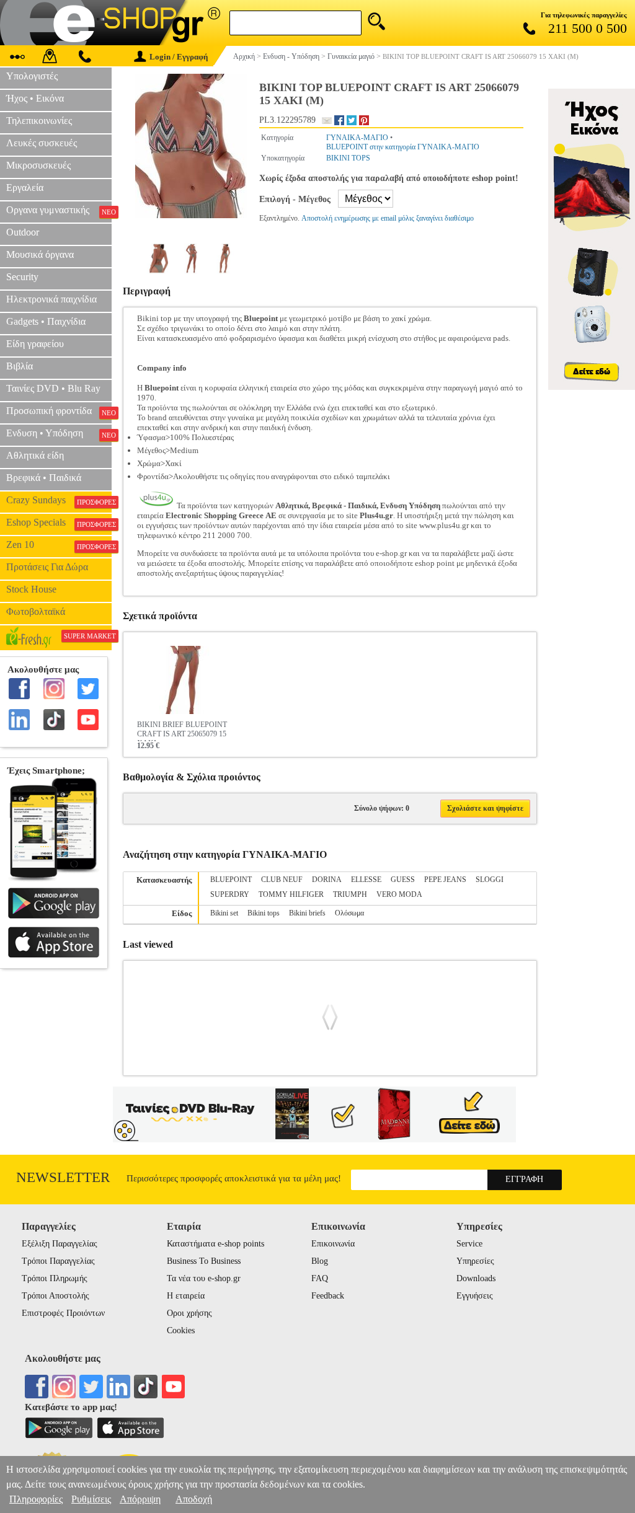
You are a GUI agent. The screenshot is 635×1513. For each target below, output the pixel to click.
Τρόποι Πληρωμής (54, 1278)
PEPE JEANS (445, 879)
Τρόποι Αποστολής (55, 1295)
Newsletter (63, 1177)
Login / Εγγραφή (178, 56)
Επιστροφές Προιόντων (63, 1313)
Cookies (181, 1330)
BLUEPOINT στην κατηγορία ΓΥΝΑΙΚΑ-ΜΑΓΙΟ (402, 147)
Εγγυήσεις (474, 1295)
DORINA (327, 879)
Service (469, 1243)
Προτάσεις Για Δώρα (47, 567)
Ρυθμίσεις (91, 1499)
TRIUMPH (350, 894)
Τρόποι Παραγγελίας (58, 1261)
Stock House (31, 589)
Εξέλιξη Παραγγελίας (59, 1243)
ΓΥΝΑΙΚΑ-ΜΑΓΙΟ (357, 137)
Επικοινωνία (333, 1243)
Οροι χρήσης (189, 1313)
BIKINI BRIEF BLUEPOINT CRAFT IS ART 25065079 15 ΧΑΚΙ (182, 730)
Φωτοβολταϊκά (35, 611)
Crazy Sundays (59, 500)
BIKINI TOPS (348, 158)
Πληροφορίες (36, 1499)
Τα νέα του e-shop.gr (204, 1278)
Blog (319, 1261)
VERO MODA (399, 894)
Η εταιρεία (186, 1295)
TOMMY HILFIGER (291, 894)
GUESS (403, 879)
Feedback (327, 1295)
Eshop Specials (59, 522)
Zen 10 (59, 544)
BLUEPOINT (231, 879)
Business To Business (204, 1261)
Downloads (475, 1278)
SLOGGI (490, 879)
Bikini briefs (307, 913)
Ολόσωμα (349, 913)
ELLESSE (366, 879)
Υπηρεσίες (475, 1261)
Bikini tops (263, 913)
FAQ (319, 1278)
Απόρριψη (140, 1499)
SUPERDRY (229, 894)
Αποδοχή (193, 1499)
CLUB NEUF (282, 879)
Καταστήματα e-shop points (215, 1243)
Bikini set (224, 913)
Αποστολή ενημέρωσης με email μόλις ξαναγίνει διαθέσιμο (387, 218)
